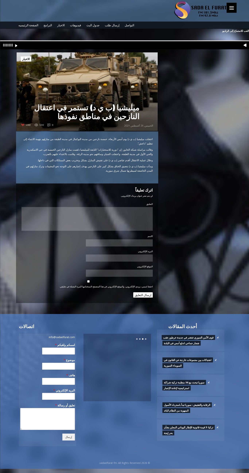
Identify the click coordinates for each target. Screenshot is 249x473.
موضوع (69, 360)
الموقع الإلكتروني (145, 266)
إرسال (68, 437)
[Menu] (232, 8)
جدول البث (93, 25)
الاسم (150, 236)
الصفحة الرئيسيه (28, 25)
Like (28, 125)
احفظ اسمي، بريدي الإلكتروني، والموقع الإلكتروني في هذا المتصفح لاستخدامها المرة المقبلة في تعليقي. (106, 286)
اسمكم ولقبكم (65, 345)
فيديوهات (75, 25)
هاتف (70, 375)
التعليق (149, 204)
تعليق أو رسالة (65, 405)
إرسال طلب (112, 25)
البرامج (48, 25)
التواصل (129, 25)
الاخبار (61, 25)
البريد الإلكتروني (145, 251)
